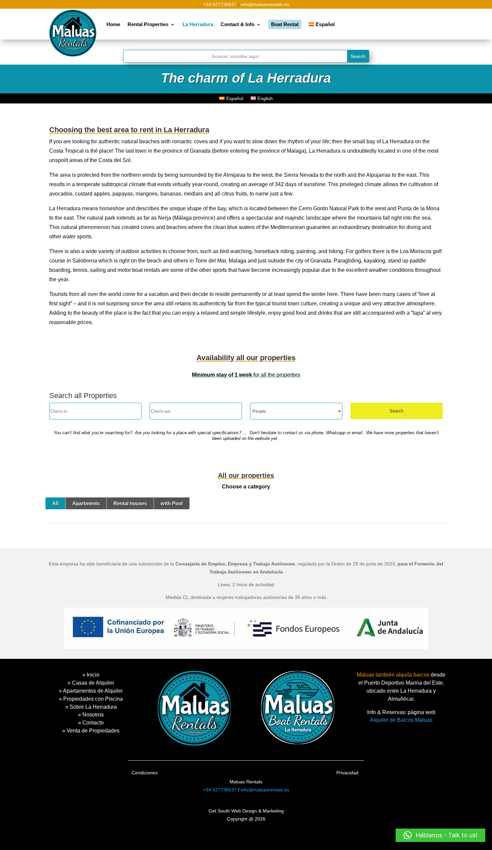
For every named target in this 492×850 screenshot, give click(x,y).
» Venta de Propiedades (90, 730)
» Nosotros (91, 714)
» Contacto (91, 722)
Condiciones (145, 772)
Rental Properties (148, 24)
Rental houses (130, 503)
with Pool (172, 503)
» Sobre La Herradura (91, 707)
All (55, 503)
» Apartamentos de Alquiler (91, 691)
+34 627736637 (220, 4)
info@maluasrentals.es (265, 4)
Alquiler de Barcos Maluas (401, 720)
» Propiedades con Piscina (91, 699)
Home (113, 24)
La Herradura (197, 24)
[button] (440, 835)
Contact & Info (237, 24)
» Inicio (90, 675)
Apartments (86, 503)
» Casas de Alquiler (91, 683)
